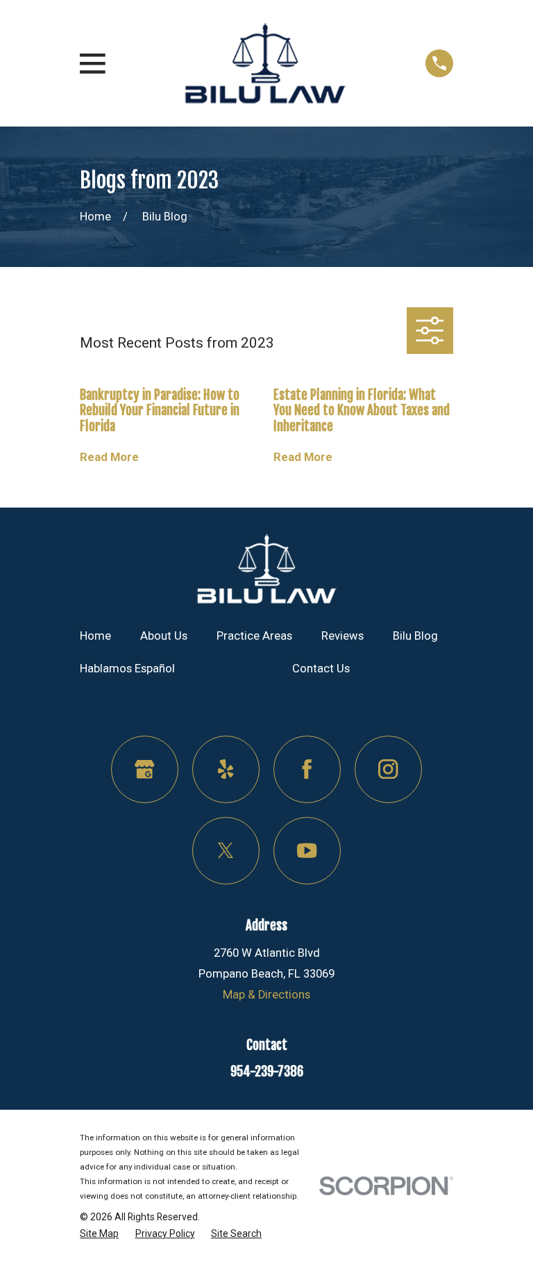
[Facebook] (307, 769)
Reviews (342, 635)
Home (95, 635)
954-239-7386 (266, 1071)
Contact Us (321, 668)
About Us (163, 635)
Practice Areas (254, 635)
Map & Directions (266, 994)
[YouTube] (307, 850)
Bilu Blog (415, 635)
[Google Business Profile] (144, 769)
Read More (109, 457)
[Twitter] (226, 850)
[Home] (265, 63)
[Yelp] (226, 769)
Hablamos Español (127, 668)
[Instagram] (388, 769)
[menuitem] (99, 1233)
